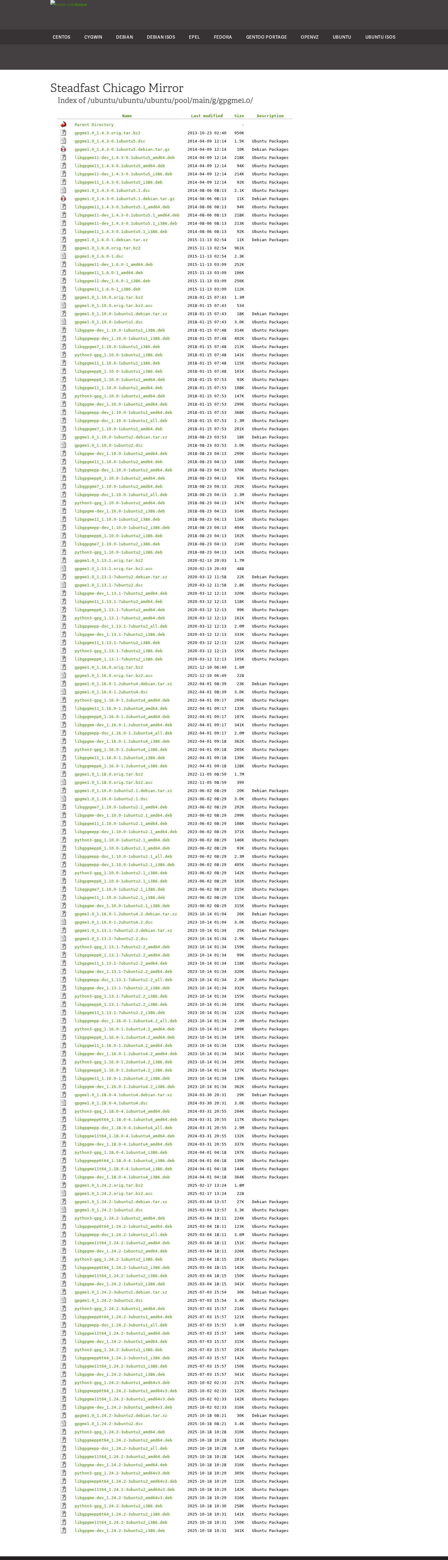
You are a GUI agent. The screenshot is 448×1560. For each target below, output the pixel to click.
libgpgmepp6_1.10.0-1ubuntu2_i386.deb (118, 535)
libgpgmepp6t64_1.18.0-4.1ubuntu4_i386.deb (125, 1160)
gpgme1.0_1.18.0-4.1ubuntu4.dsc (111, 1103)
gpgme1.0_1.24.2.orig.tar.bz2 (109, 1185)
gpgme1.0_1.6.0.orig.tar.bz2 (107, 248)
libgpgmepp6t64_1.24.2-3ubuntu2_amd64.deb (123, 1440)
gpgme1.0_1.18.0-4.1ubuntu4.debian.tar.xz (123, 1095)
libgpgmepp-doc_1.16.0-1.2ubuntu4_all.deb (123, 733)
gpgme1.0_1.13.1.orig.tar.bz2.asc (114, 568)
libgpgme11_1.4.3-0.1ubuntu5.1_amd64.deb (122, 207)
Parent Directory (94, 124)
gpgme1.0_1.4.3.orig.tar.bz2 (107, 133)
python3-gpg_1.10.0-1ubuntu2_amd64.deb (120, 503)
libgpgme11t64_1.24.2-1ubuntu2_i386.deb (121, 1275)
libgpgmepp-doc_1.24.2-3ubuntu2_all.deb (121, 1448)
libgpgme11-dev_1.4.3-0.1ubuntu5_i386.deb (123, 174)
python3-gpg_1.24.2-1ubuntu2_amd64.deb (120, 1218)
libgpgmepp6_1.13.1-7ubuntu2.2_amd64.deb (122, 955)
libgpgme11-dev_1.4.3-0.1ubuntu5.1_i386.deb (126, 223)
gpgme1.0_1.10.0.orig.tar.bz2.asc (114, 305)
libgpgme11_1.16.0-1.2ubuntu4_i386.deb (120, 757)
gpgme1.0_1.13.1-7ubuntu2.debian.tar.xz (121, 577)
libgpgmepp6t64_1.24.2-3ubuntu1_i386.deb (122, 1358)
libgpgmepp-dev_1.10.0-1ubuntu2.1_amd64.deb (126, 831)
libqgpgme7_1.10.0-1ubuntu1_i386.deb (117, 346)
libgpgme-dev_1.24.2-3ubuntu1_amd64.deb (121, 1341)
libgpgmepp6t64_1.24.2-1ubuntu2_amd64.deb (123, 1226)
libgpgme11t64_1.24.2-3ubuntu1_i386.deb (121, 1366)
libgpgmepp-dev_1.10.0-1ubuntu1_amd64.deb (123, 412)
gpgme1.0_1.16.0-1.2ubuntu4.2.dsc (114, 922)
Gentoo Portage (266, 37)
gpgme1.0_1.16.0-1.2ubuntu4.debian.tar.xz (123, 683)
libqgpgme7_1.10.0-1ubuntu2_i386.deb (117, 544)
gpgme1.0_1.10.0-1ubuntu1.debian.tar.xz (121, 314)
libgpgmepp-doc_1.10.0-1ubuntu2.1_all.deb (123, 856)
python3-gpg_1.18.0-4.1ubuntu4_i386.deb (121, 1152)
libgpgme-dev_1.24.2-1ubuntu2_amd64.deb (121, 1251)
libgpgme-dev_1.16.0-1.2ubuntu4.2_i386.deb (125, 1086)
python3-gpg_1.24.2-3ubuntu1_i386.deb (118, 1349)
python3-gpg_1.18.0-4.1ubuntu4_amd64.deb (122, 1111)
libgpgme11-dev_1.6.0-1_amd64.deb (114, 264)
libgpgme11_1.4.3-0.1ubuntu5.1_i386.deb (121, 231)
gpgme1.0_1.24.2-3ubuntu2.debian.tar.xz (121, 1415)
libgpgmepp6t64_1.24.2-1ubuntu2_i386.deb (122, 1267)
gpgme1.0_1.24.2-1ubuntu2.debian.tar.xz (121, 1201)
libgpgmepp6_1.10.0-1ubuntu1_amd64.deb (120, 379)
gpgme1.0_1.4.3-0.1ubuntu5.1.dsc (112, 190)
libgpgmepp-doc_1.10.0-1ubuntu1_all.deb (121, 420)
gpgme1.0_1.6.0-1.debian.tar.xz (111, 240)
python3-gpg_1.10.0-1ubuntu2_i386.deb (118, 552)
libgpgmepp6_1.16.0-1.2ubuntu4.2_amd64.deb (125, 1037)
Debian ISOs (161, 37)
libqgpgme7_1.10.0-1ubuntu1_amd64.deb (118, 429)
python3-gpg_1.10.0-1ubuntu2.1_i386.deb (121, 873)
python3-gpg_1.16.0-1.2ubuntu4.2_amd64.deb (125, 1029)
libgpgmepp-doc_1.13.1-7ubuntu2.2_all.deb (123, 979)
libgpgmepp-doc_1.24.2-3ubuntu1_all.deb (121, 1325)
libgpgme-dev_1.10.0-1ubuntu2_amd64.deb (121, 453)
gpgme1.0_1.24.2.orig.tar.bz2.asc (114, 1193)
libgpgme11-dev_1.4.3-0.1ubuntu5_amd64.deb (125, 157)
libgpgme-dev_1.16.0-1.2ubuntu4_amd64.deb (123, 725)
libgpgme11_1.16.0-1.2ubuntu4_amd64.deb (121, 708)
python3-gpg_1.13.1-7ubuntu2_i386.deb (118, 651)
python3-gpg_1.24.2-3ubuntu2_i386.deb (118, 1506)
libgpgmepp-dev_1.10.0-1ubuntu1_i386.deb (122, 338)
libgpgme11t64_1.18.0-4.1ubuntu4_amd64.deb (125, 1136)
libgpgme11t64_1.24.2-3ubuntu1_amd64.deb (122, 1333)
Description (270, 116)
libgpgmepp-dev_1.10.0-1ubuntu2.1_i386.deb (125, 864)
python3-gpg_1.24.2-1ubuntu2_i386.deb (118, 1259)
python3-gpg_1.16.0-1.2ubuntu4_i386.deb (121, 749)
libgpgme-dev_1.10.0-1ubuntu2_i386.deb (120, 511)
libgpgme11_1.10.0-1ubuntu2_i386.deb (117, 519)
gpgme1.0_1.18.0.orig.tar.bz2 (109, 774)
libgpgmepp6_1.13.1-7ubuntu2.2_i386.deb (121, 1004)
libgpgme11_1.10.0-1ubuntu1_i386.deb (117, 363)
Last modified (207, 116)
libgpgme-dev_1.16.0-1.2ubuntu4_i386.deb (122, 741)
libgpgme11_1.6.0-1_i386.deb (107, 289)
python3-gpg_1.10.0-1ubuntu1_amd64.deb (120, 396)
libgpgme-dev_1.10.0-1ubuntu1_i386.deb (120, 330)
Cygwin (93, 37)
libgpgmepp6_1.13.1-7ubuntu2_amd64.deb (120, 609)
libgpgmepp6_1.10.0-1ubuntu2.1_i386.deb (121, 881)
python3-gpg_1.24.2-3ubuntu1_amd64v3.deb (122, 1382)
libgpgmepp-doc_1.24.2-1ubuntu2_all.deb (121, 1234)
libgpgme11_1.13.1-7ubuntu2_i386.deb (117, 642)
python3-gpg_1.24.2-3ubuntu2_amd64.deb (120, 1432)
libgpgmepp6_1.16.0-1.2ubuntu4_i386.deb (121, 766)
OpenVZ (310, 37)
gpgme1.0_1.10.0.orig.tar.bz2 (109, 297)
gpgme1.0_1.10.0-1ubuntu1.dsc (109, 322)
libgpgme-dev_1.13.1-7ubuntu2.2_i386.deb (122, 988)
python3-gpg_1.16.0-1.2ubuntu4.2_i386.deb (123, 1062)
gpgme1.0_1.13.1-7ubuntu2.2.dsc (111, 938)
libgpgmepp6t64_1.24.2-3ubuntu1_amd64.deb (123, 1317)
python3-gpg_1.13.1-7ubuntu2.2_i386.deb (121, 996)
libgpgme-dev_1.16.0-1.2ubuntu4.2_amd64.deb (126, 1053)
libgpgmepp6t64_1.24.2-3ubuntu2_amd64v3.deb (126, 1481)
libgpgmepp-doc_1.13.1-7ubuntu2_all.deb (121, 626)
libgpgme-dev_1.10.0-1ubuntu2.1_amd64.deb (123, 815)
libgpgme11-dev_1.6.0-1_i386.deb (112, 281)
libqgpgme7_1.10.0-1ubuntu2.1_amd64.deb (121, 807)
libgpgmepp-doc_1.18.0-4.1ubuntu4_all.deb (123, 1127)
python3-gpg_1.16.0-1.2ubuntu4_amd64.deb (122, 700)
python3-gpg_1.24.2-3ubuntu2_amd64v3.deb (122, 1473)
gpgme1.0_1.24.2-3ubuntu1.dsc (109, 1300)
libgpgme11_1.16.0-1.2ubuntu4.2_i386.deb (122, 1078)
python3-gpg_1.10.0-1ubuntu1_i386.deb (118, 355)
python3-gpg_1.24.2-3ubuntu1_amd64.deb (120, 1308)
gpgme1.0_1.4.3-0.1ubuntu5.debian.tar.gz (122, 149)
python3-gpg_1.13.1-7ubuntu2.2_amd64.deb (122, 947)
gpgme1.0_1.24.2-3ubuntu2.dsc (109, 1423)
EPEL (194, 37)
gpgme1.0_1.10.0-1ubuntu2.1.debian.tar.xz (123, 790)
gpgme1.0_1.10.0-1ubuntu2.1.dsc (111, 799)
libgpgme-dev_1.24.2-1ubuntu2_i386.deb (120, 1284)
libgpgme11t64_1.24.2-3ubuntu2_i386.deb (121, 1522)
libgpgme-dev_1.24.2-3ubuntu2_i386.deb (120, 1530)
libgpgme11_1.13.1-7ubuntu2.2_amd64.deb (121, 963)
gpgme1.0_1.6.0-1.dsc (99, 256)
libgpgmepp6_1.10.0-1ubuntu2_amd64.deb (120, 478)
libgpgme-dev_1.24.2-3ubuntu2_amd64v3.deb (123, 1497)
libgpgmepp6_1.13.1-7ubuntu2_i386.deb (118, 659)
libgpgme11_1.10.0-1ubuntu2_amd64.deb (118, 462)
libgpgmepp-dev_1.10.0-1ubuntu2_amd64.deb (123, 470)
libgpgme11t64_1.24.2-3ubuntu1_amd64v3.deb (125, 1399)
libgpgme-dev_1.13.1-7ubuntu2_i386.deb (120, 634)
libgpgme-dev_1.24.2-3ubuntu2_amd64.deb (121, 1465)
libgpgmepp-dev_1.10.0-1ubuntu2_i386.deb (122, 527)
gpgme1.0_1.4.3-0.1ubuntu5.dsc (110, 141)
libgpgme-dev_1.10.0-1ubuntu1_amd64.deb (121, 404)
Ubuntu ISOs (380, 37)
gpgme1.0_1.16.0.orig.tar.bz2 (109, 667)
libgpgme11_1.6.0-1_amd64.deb (109, 272)
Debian (124, 37)
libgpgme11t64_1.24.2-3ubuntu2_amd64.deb (122, 1456)
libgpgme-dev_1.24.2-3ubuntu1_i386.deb (120, 1374)
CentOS (61, 37)
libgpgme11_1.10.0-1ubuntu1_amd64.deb (118, 388)
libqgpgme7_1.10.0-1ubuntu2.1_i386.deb (120, 889)
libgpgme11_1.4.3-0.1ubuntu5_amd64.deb (120, 166)
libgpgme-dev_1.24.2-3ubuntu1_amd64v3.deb (123, 1407)
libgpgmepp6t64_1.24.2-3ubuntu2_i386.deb (122, 1514)
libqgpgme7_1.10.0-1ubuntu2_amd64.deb (118, 486)
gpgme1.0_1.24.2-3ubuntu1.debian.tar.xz (121, 1292)
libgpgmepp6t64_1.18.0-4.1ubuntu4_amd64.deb (126, 1119)
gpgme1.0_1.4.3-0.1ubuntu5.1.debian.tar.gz (125, 198)
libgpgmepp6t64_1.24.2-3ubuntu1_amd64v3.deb (126, 1391)
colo (76, 4)
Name (127, 116)
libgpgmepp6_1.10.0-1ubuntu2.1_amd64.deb (122, 848)
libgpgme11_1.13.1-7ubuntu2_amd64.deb (118, 601)
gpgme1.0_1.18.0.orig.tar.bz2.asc (114, 782)
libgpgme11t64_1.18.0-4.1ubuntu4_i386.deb (123, 1169)
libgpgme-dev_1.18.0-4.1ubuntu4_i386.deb (122, 1177)
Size (239, 116)
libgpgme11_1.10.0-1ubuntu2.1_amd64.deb (121, 823)
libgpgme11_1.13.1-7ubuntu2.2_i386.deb (120, 1012)
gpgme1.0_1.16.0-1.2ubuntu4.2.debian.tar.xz (126, 914)
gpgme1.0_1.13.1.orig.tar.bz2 (109, 560)
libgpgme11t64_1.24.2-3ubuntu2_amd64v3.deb (125, 1489)
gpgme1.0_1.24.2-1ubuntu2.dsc (109, 1210)
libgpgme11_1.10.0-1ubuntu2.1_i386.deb (120, 897)
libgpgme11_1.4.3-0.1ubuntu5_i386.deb (118, 182)
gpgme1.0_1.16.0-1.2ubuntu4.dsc (111, 692)
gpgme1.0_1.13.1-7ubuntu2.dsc (109, 585)
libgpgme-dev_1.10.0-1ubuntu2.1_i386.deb (122, 905)
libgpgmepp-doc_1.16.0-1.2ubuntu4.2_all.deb (126, 1021)
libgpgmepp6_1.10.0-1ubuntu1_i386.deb (118, 371)
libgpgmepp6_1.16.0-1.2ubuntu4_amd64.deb (122, 716)
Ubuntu (342, 37)
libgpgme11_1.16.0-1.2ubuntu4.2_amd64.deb (123, 1045)
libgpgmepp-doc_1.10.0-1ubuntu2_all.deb (121, 494)
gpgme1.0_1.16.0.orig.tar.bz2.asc (114, 675)
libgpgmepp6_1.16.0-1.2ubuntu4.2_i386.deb (123, 1070)
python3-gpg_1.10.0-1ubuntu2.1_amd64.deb (122, 840)
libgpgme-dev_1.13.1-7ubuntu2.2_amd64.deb (123, 971)
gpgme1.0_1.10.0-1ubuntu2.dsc (109, 445)
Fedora (223, 37)
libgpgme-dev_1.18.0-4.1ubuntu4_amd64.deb (123, 1144)
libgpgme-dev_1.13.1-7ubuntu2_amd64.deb (121, 593)
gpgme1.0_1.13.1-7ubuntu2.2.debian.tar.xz (123, 930)
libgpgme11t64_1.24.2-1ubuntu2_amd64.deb (122, 1243)
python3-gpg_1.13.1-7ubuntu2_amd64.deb (120, 618)
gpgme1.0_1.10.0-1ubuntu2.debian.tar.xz (121, 437)
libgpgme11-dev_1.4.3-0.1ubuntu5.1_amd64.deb (127, 215)
